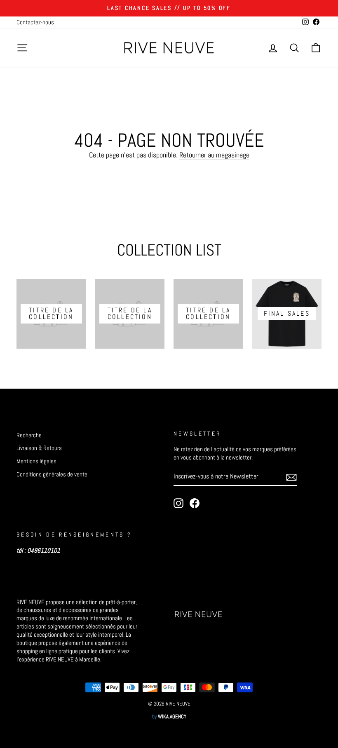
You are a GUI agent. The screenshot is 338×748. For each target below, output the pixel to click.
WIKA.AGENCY (172, 716)
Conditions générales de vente (51, 474)
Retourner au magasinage (214, 154)
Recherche (29, 435)
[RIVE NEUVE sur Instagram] (178, 503)
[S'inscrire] (291, 477)
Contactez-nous (35, 22)
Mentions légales (36, 461)
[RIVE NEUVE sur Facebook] (195, 503)
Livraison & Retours (39, 448)
